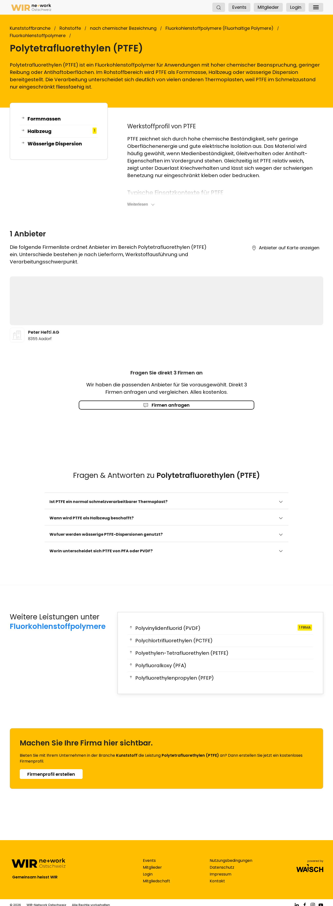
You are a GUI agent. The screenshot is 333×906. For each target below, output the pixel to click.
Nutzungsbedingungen (231, 860)
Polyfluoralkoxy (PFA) (160, 665)
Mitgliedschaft (156, 881)
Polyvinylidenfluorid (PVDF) (223, 628)
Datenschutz (222, 867)
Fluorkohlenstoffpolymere (58, 626)
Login (295, 7)
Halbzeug (61, 131)
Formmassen (44, 118)
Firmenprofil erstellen (51, 774)
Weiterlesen (137, 204)
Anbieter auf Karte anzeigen (289, 248)
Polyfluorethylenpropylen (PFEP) (174, 677)
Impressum (220, 874)
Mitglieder (268, 7)
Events (239, 7)
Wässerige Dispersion (55, 143)
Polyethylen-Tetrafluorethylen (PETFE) (181, 653)
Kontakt (217, 881)
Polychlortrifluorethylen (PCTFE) (174, 640)
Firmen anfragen (170, 405)
